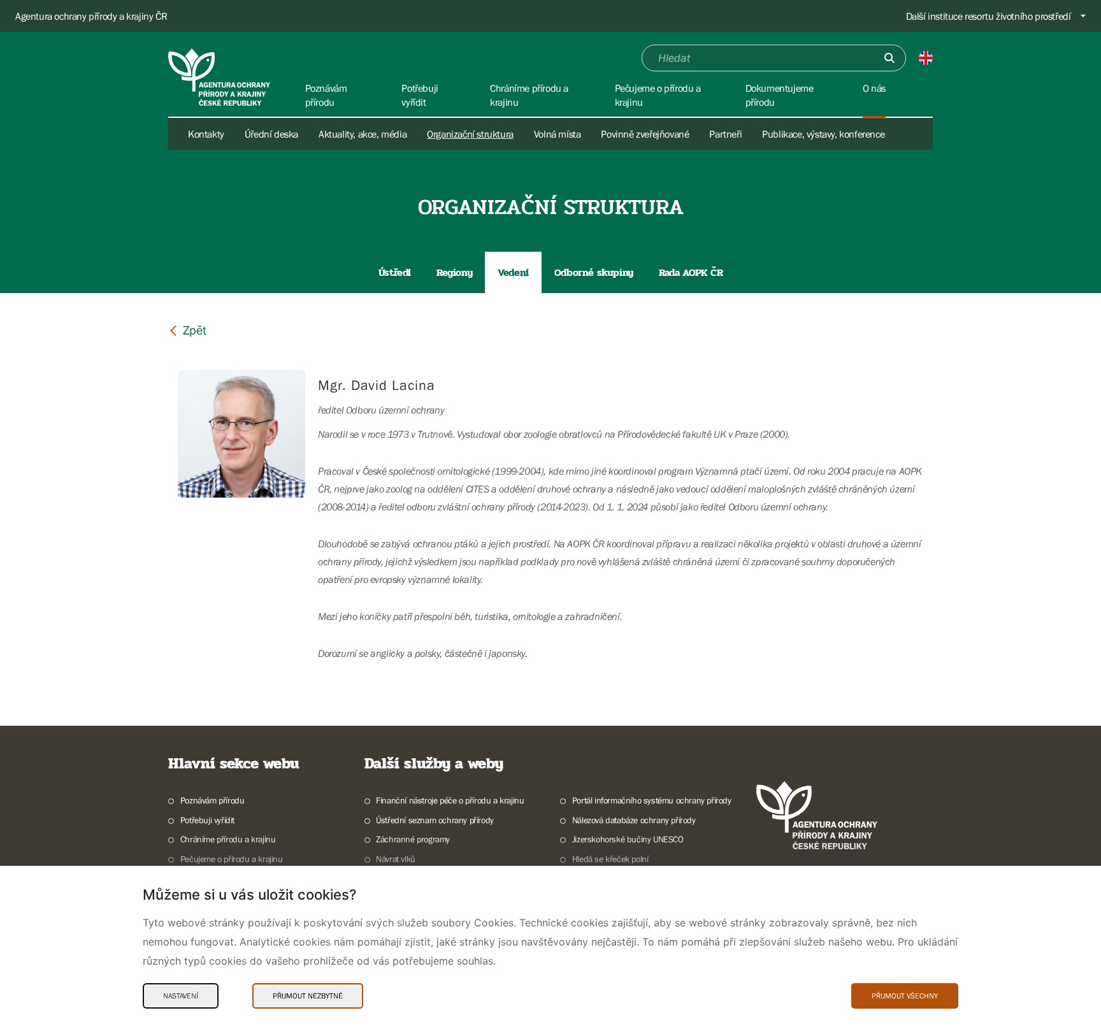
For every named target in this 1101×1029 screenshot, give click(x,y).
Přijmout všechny (905, 995)
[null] (187, 330)
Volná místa (557, 134)
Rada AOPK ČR (691, 272)
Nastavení (180, 995)
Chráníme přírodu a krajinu (227, 839)
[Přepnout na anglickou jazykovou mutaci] (925, 58)
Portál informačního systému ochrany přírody (651, 800)
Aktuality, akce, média (363, 134)
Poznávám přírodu (212, 800)
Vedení (513, 272)
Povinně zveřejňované (645, 134)
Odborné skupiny (593, 272)
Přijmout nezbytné (308, 995)
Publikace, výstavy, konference (823, 134)
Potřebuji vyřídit (207, 820)
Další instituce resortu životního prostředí (988, 16)
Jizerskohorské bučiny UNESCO (628, 839)
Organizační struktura (470, 134)
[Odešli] (889, 58)
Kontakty (206, 134)
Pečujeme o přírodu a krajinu (231, 859)
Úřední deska (271, 134)
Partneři (725, 134)
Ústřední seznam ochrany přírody (435, 820)
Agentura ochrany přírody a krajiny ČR (91, 16)
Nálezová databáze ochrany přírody (634, 820)
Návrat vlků (395, 859)
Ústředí (394, 272)
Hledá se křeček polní (610, 859)
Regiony (454, 272)
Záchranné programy (413, 839)
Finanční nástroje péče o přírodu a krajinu (450, 800)
